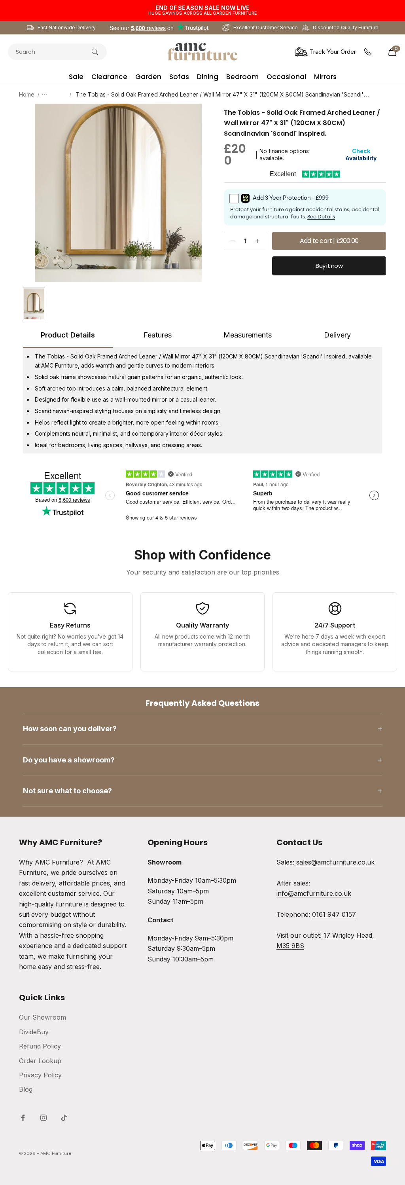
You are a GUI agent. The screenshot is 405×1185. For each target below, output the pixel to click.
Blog (25, 1089)
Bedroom (242, 77)
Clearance (109, 77)
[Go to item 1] (34, 304)
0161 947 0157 (334, 914)
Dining (207, 77)
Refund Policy (40, 1046)
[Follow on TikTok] (64, 1118)
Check (361, 154)
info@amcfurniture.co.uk (313, 893)
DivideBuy (34, 1032)
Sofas (179, 77)
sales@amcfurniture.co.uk (335, 862)
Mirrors (325, 77)
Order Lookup (40, 1061)
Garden (148, 77)
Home (26, 94)
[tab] (68, 338)
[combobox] (49, 51)
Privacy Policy (40, 1075)
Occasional (286, 77)
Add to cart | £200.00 (329, 240)
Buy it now (329, 266)
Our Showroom (42, 1017)
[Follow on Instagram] (43, 1118)
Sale (76, 77)
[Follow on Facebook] (23, 1118)
